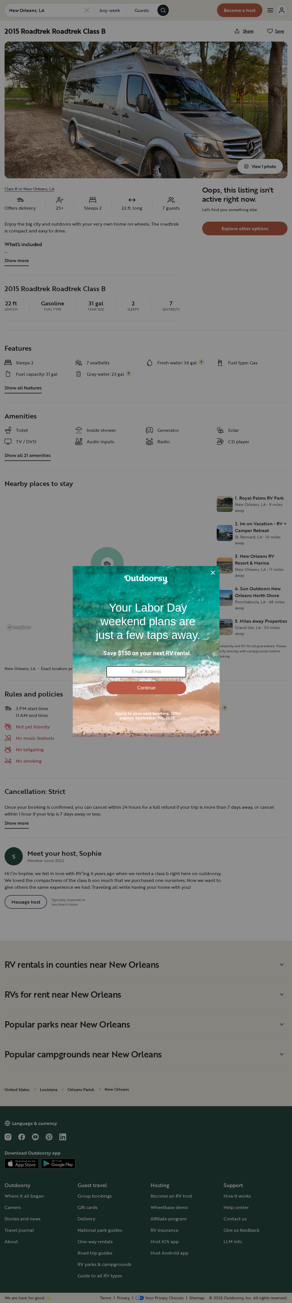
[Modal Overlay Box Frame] (146, 651)
